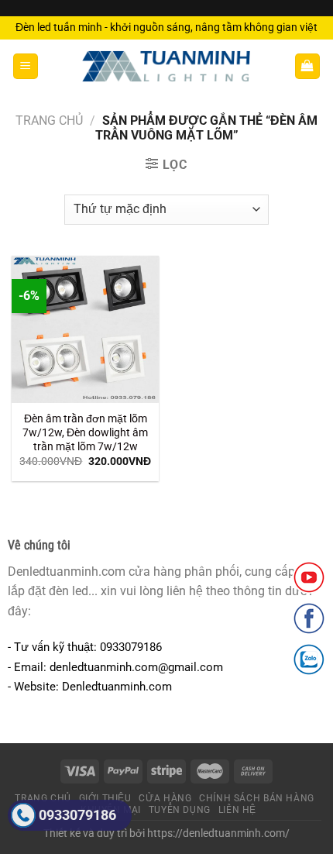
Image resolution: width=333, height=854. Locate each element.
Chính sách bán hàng (256, 798)
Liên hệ (237, 809)
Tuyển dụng (180, 809)
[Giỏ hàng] (308, 66)
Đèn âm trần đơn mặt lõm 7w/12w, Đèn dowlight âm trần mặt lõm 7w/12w (85, 432)
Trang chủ (49, 120)
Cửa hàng (165, 798)
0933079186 (77, 815)
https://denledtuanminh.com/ (218, 833)
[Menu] (26, 66)
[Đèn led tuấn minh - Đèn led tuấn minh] (166, 67)
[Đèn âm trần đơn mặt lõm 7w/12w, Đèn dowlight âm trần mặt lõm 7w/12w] (85, 329)
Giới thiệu (105, 798)
